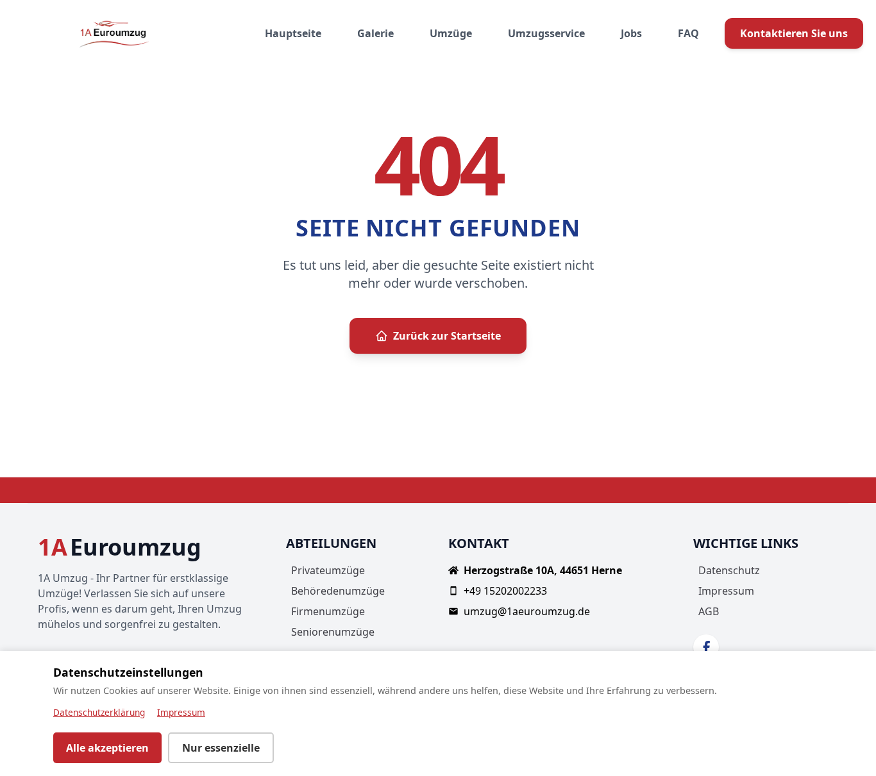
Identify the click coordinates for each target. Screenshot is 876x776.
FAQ (688, 33)
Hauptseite (293, 33)
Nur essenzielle (221, 748)
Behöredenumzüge (338, 591)
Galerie (375, 33)
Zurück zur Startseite (447, 336)
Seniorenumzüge (333, 632)
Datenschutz (729, 570)
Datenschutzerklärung (99, 712)
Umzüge (451, 33)
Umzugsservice (546, 33)
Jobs (631, 33)
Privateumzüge (328, 570)
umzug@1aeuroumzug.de (527, 611)
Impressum (726, 591)
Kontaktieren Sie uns (794, 33)
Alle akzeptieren (107, 748)
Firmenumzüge (328, 611)
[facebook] (706, 647)
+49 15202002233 (505, 591)
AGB (708, 611)
